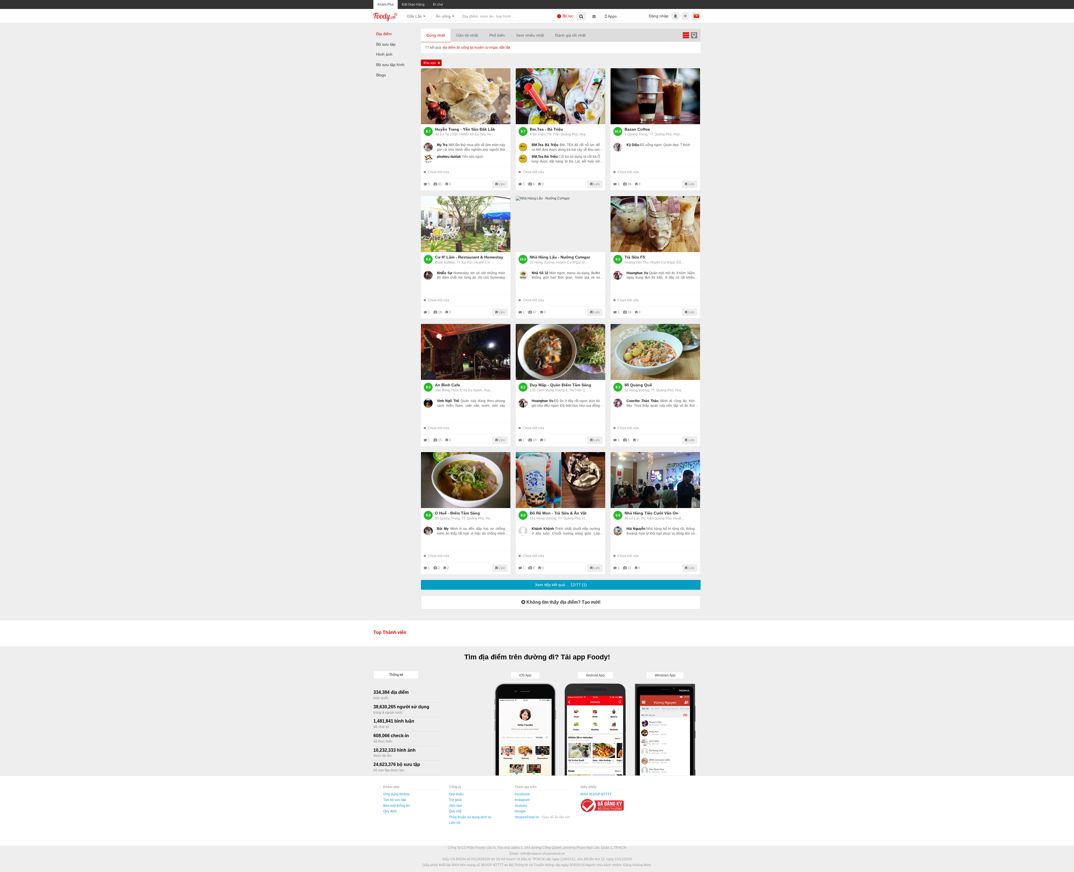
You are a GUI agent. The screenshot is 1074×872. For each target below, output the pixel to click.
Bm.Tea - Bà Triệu (546, 129)
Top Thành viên (389, 632)
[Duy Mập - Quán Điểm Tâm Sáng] (560, 352)
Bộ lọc (566, 16)
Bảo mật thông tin (396, 806)
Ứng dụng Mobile (396, 794)
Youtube (521, 806)
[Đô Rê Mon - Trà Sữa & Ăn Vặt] (560, 480)
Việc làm (455, 806)
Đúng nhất (436, 35)
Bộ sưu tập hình (390, 64)
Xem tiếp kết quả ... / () (561, 584)
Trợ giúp (455, 800)
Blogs (381, 75)
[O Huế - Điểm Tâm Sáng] (465, 480)
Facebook (522, 794)
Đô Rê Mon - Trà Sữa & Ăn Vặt (558, 513)
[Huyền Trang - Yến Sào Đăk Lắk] (465, 96)
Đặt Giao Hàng (413, 4)
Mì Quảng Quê (638, 385)
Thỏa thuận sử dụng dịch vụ (470, 817)
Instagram (522, 800)
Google (520, 811)
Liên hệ (454, 823)
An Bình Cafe (447, 385)
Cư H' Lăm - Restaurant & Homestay (469, 257)
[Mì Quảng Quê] (655, 352)
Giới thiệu (456, 794)
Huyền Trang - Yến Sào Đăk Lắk (465, 129)
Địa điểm (384, 34)
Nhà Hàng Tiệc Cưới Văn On (651, 513)
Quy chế (455, 811)
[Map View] (694, 35)
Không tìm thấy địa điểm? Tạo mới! (562, 602)
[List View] (685, 35)
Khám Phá (386, 4)
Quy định (390, 811)
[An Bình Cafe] (465, 352)
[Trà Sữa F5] (655, 224)
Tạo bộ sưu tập (394, 800)
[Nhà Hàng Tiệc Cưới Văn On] (655, 480)
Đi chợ (438, 4)
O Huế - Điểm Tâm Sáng (457, 513)
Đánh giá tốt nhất (570, 35)
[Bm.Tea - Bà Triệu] (560, 96)
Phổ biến (497, 35)
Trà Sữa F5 (635, 257)
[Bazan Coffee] (655, 96)
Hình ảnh (384, 54)
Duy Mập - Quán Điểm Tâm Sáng (560, 385)
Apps (612, 16)
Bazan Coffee (637, 129)
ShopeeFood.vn (527, 817)
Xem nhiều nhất (530, 35)
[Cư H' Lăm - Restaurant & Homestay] (465, 224)
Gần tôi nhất (467, 35)
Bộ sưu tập (385, 44)
